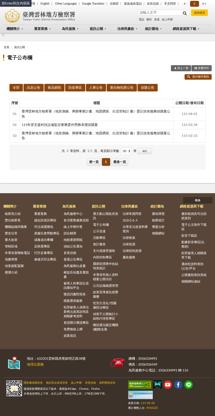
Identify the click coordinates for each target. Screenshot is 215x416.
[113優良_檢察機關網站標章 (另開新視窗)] (140, 396)
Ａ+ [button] (204, 3)
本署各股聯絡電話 (17, 253)
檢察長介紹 (13, 213)
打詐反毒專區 (43, 253)
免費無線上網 (73, 329)
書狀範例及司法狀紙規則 (194, 216)
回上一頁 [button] (182, 68)
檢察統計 (158, 220)
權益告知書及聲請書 (76, 275)
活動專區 (99, 237)
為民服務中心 (73, 213)
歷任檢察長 (13, 220)
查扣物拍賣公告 (122, 87)
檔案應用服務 (73, 300)
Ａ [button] (194, 3)
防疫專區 (75, 87)
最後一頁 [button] (119, 162)
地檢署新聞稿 (73, 240)
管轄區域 (11, 246)
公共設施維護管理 (105, 285)
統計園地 (152, 28)
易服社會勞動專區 (46, 233)
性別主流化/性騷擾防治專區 (105, 305)
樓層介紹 (11, 272)
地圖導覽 (11, 259)
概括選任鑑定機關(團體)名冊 (105, 327)
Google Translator (93, 3)
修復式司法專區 (45, 259)
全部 (16, 87)
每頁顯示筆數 (109, 151)
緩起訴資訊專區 (45, 220)
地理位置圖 (35, 364)
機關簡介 (13, 28)
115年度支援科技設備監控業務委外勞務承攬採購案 (60, 125)
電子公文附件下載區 (194, 227)
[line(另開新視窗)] (188, 385)
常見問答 (170, 3)
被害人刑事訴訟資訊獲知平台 (76, 285)
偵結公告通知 (73, 246)
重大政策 (11, 240)
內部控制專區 (102, 257)
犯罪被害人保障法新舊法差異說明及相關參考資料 (76, 312)
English (45, 3)
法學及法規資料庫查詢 (135, 229)
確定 (145, 151)
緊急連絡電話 (133, 3)
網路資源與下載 (184, 28)
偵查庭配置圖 (14, 266)
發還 (157, 19)
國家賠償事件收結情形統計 (105, 266)
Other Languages (66, 3)
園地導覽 (158, 213)
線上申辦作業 (73, 226)
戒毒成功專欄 (43, 240)
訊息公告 (33, 87)
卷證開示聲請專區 (76, 322)
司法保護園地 (43, 226)
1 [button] (106, 162)
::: (3, 35)
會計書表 (99, 244)
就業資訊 (70, 335)
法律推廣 (129, 237)
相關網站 (158, 233)
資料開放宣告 (107, 383)
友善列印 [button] (203, 68)
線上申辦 (167, 19)
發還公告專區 (73, 259)
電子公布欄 (19, 57)
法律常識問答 (132, 213)
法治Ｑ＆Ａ (130, 220)
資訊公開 (96, 28)
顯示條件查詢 (201, 76)
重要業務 (41, 28)
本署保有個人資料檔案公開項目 (105, 277)
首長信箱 (153, 3)
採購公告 (147, 87)
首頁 (6, 47)
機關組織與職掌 (16, 226)
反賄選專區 (42, 246)
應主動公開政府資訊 (105, 216)
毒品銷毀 (54, 87)
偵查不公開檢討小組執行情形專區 (105, 316)
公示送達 (99, 231)
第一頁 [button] (94, 162)
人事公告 (96, 87)
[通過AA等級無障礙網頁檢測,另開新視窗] (140, 385)
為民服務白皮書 (75, 266)
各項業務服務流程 (76, 220)
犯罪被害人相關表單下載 (194, 255)
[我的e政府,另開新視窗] (157, 385)
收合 (198, 200)
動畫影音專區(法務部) (192, 244)
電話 (141, 19)
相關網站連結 (190, 281)
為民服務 (68, 28)
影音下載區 (189, 235)
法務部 (114, 3)
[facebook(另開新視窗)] (178, 385)
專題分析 (158, 226)
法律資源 (129, 244)
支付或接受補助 (104, 250)
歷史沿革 (11, 233)
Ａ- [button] (185, 3)
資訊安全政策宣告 (57, 383)
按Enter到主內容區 (16, 3)
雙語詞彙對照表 (75, 294)
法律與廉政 (125, 28)
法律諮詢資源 (132, 250)
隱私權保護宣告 (33, 383)
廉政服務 (129, 257)
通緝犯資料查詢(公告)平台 (192, 266)
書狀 (149, 19)
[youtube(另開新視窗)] (168, 385)
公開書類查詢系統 (194, 275)
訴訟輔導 (70, 233)
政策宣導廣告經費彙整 (105, 294)
